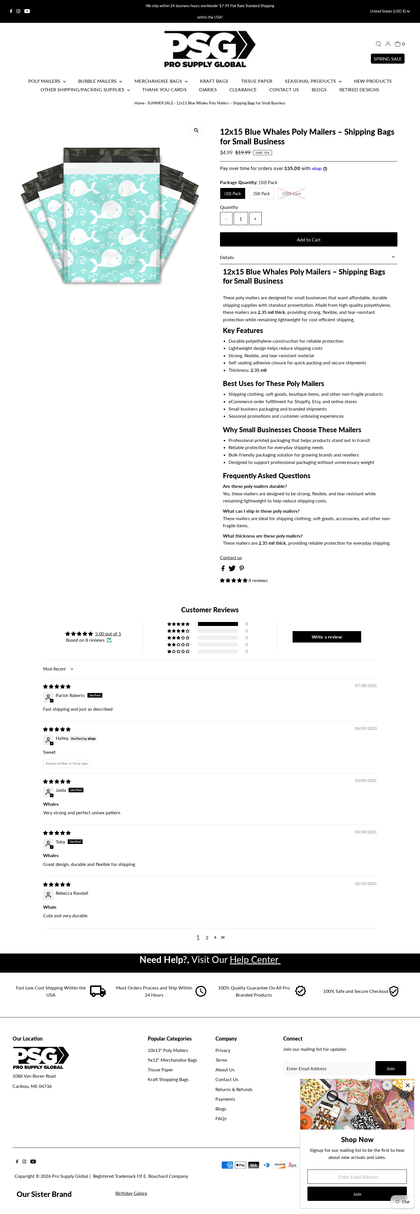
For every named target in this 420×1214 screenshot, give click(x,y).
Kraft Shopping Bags (168, 1079)
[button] (234, 580)
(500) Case (291, 193)
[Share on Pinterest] (241, 569)
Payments (225, 1099)
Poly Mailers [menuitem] (45, 81)
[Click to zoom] (196, 130)
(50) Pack (261, 193)
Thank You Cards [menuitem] (164, 89)
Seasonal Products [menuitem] (311, 81)
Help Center (255, 959)
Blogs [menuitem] (319, 89)
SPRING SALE (388, 58)
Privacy (222, 1050)
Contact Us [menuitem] (284, 89)
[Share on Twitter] (233, 569)
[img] (57, 686)
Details (227, 257)
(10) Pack (233, 193)
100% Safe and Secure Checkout (356, 991)
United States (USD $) (388, 11)
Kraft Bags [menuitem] (214, 81)
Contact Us (226, 1079)
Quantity (229, 207)
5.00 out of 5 (108, 633)
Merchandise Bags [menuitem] (159, 81)
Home (140, 103)
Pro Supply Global (70, 1176)
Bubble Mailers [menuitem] (98, 81)
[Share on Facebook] (223, 569)
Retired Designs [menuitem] (359, 89)
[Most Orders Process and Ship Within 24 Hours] (200, 995)
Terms (221, 1059)
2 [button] (207, 937)
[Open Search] (378, 44)
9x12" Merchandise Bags (172, 1059)
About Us (225, 1069)
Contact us (231, 557)
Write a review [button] (327, 636)
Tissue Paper (160, 1069)
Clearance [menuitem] (243, 89)
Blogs (220, 1108)
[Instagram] (18, 11)
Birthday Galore (131, 1193)
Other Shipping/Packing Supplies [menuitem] (83, 89)
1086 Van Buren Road (34, 1075)
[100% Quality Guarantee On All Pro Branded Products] (301, 995)
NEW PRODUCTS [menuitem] (373, 81)
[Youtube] (27, 11)
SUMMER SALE (160, 103)
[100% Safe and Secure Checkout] (393, 995)
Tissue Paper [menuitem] (257, 81)
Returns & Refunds (234, 1089)
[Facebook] (11, 11)
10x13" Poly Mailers (168, 1050)
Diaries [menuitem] (208, 89)
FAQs (221, 1118)
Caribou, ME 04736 (32, 1086)
